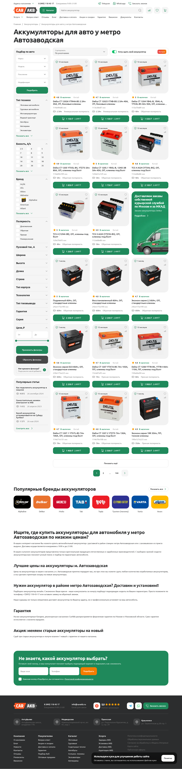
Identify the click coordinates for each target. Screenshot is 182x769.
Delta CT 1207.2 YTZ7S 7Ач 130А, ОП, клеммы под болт (109, 434)
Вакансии (113, 17)
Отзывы (45, 17)
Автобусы (72, 750)
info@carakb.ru (79, 704)
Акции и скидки (87, 17)
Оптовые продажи (46, 757)
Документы (125, 17)
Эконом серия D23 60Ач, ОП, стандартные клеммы (68, 368)
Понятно (168, 758)
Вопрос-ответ (32, 17)
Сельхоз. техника (76, 754)
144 (116, 473)
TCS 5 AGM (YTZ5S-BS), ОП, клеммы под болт (106, 235)
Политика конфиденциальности (142, 736)
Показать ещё (110, 463)
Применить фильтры (32, 350)
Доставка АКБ (105, 747)
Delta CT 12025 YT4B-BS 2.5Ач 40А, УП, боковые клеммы (110, 102)
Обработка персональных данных (143, 739)
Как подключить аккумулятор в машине (31, 388)
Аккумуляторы (31, 24)
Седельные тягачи (77, 747)
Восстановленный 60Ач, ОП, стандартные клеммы (107, 301)
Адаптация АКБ (106, 750)
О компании (19, 740)
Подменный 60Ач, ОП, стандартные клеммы (65, 301)
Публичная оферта (136, 750)
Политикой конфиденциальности (79, 679)
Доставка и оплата (68, 17)
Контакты (138, 17)
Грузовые (72, 743)
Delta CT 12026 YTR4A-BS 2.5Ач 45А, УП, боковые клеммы (69, 102)
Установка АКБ (105, 743)
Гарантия (102, 17)
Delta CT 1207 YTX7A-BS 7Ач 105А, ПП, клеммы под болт (110, 368)
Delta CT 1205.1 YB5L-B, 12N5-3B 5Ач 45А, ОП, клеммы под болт (109, 168)
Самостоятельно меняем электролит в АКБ (28, 401)
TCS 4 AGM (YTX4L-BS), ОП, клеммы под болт (146, 168)
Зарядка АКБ (105, 740)
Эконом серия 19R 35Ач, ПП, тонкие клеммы (147, 434)
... (110, 473)
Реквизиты (19, 757)
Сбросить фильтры (32, 360)
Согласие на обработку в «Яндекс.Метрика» (148, 743)
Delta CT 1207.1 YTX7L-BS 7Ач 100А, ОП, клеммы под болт (68, 434)
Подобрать (32, 90)
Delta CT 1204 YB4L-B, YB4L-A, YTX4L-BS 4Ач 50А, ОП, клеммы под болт (148, 102)
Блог (54, 17)
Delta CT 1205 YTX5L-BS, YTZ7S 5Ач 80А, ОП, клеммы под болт (71, 168)
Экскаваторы (74, 757)
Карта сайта (133, 746)
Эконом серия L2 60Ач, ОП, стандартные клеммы (146, 301)
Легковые (73, 740)
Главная (17, 24)
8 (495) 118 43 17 (46, 3)
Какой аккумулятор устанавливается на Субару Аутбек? (29, 415)
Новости (17, 747)
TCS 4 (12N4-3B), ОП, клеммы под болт (70, 235)
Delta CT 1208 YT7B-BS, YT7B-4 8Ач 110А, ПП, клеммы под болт (150, 368)
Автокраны (73, 761)
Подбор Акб (44, 754)
